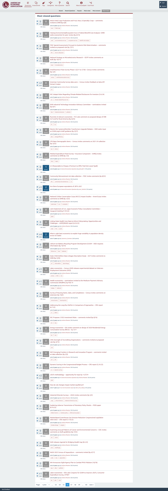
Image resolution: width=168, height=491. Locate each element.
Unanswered (36, 5)
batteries (64, 251)
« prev (44, 485)
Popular (79, 10)
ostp (52, 65)
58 (75, 485)
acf (51, 263)
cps (51, 149)
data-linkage (66, 263)
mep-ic (56, 161)
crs (51, 312)
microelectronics (59, 65)
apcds (60, 228)
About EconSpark (81, 5)
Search (68, 5)
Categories (50, 5)
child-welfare (58, 263)
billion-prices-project (75, 412)
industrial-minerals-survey (71, 400)
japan (52, 216)
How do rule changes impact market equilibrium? (67, 385)
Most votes (87, 10)
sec (51, 99)
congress (62, 425)
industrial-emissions (59, 112)
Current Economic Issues (67, 387)
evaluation (65, 204)
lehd (57, 275)
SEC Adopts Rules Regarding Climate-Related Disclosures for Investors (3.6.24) (77, 94)
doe (52, 112)
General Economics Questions (69, 169)
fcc (51, 124)
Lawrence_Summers (67, 238)
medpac (53, 288)
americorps (53, 204)
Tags (43, 5)
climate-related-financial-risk (61, 99)
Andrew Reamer (66, 25)
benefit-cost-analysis (84, 40)
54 (60, 485)
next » (91, 485)
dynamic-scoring (58, 369)
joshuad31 (81, 169)
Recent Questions (70, 10)
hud (52, 447)
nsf (51, 359)
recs (55, 335)
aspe (52, 228)
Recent (61, 10)
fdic (52, 52)
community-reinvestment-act (61, 181)
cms (52, 347)
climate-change (54, 425)
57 (71, 485)
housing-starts (63, 300)
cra (71, 181)
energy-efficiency (59, 136)
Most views (106, 10)
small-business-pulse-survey (62, 77)
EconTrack (91, 5)
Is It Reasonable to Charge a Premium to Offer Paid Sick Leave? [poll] (74, 166)
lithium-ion (53, 251)
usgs (52, 400)
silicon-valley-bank (59, 52)
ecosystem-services (72, 40)
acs (51, 89)
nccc (59, 204)
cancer (56, 437)
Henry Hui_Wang (80, 387)
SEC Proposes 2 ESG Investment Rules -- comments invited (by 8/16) (73, 317)
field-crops (57, 28)
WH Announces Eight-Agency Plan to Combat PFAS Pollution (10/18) (73, 462)
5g (55, 124)
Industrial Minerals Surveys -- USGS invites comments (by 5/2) (71, 395)
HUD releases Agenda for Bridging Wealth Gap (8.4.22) (69, 442)
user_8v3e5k (82, 189)
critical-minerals (59, 400)
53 (56, 485)
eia (51, 335)
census (52, 77)
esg (55, 322)
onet (60, 480)
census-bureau (54, 300)
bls (51, 480)
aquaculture (62, 457)
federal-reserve (54, 412)
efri (55, 359)
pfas (56, 468)
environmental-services (60, 40)
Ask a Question (59, 5)
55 (63, 485)
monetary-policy (64, 412)
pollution (68, 112)
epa (52, 468)
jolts (52, 380)
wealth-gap (57, 447)
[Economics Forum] (12, 5)
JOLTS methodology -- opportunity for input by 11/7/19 (69, 375)
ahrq (52, 161)
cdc (51, 437)
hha (56, 228)
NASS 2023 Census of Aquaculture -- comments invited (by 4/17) (72, 452)
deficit (55, 312)
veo (61, 275)
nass (52, 28)
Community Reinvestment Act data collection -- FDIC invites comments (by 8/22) (78, 176)
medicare (59, 288)
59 (79, 485)
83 (86, 485)
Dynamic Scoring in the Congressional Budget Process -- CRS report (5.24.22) (76, 364)
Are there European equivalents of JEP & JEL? (66, 186)
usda (52, 457)
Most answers (97, 10)
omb (52, 40)
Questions (28, 5)
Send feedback (6, 489)
